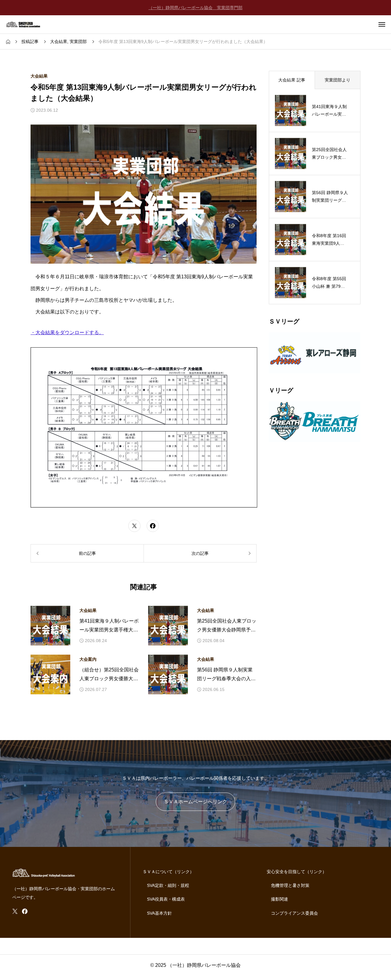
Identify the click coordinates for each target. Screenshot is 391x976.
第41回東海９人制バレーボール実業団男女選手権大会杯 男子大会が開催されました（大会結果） (109, 626)
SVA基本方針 (159, 913)
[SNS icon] (15, 911)
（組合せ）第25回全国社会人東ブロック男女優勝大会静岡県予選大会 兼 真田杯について (109, 675)
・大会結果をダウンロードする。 (67, 332)
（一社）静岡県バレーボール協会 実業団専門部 (195, 7)
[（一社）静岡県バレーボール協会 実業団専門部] (27, 24)
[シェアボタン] (134, 526)
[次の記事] (200, 553)
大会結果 (58, 41)
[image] (314, 369)
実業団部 (78, 41)
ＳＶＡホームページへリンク (195, 801)
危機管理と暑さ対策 (290, 885)
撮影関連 (279, 899)
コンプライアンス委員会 (294, 913)
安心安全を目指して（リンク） (297, 871)
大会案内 (88, 659)
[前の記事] (87, 553)
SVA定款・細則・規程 (168, 885)
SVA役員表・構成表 (166, 899)
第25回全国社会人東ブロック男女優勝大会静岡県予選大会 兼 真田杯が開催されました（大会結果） (226, 626)
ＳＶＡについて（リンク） (168, 871)
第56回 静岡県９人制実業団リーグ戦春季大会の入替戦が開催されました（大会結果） (226, 675)
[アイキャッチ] (50, 625)
